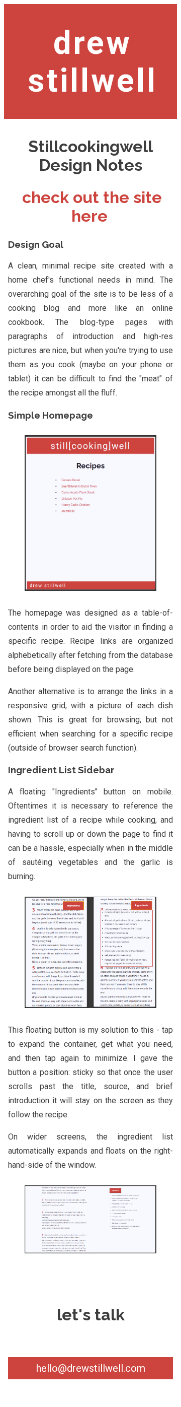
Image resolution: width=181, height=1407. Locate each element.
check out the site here (92, 206)
